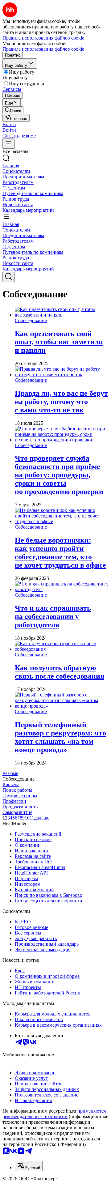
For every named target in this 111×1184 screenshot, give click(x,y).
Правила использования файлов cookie (43, 49)
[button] (9, 124)
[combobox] (29, 1166)
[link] (12, 110)
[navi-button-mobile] (8, 143)
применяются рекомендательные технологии (54, 1113)
